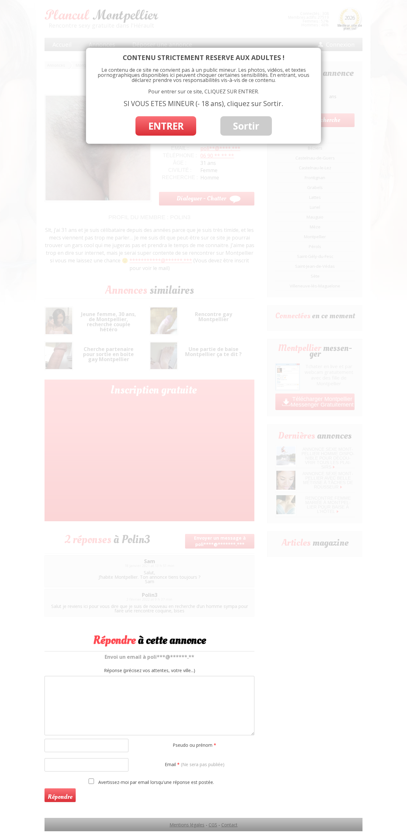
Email (194, 764)
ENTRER (165, 125)
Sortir (246, 125)
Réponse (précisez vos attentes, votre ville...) (149, 670)
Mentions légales (186, 825)
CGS (213, 825)
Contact (229, 825)
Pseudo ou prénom (194, 745)
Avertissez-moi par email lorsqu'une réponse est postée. (155, 782)
